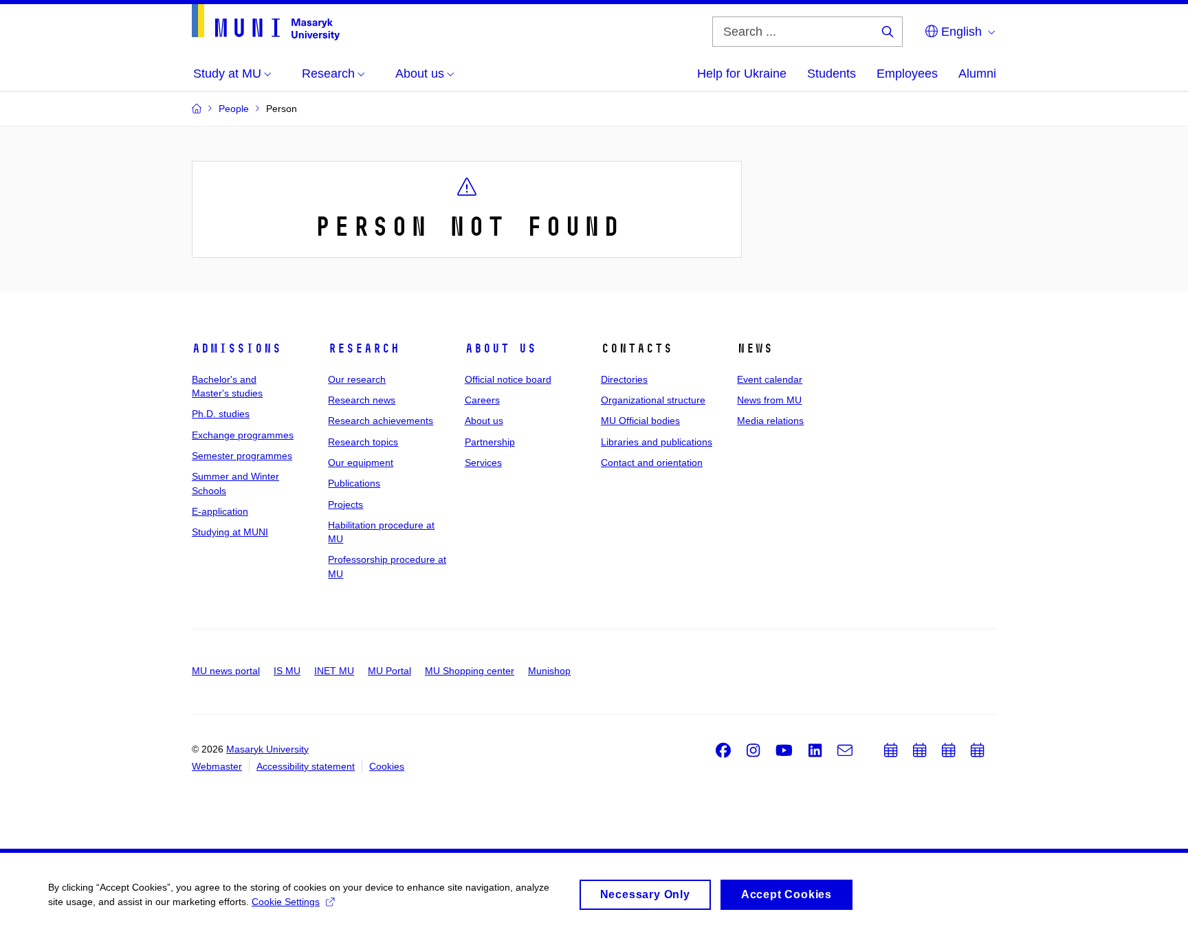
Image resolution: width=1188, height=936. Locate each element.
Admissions (236, 348)
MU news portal (226, 670)
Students (831, 73)
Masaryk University (267, 749)
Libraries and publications (656, 441)
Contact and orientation (652, 462)
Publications (354, 483)
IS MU (287, 670)
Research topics (363, 441)
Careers (482, 399)
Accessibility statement (305, 766)
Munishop (549, 670)
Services (483, 462)
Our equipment (360, 462)
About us (500, 348)
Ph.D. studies (221, 413)
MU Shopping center (469, 670)
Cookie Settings (286, 901)
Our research (357, 379)
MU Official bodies (640, 420)
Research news (361, 399)
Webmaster (217, 766)
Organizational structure (653, 399)
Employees (907, 73)
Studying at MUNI (230, 531)
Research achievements (380, 420)
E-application (220, 511)
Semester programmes (242, 455)
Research (363, 348)
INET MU (334, 670)
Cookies (386, 766)
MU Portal (389, 670)
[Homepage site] (266, 22)
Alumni (977, 73)
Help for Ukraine (741, 73)
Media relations (770, 420)
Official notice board (508, 379)
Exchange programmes (243, 435)
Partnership (490, 441)
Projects (345, 504)
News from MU (769, 399)
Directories (624, 379)
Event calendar (769, 379)
